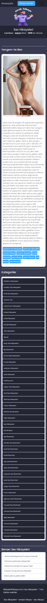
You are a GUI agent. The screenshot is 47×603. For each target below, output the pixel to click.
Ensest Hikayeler (10, 312)
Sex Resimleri (9, 437)
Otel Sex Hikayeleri (11, 399)
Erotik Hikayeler (9, 318)
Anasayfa (7, 3)
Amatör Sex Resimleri (12, 443)
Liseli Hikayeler (9, 374)
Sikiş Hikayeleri (9, 517)
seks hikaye (17, 257)
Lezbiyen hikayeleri (11, 368)
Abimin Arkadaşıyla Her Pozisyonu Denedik (20, 556)
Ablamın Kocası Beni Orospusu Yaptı (18, 566)
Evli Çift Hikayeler (10, 325)
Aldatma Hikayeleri (11, 281)
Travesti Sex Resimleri (12, 505)
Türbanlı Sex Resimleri (12, 511)
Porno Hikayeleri (10, 406)
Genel (6, 337)
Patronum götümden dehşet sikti (17, 561)
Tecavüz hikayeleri (11, 524)
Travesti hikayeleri (11, 530)
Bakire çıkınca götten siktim (14, 576)
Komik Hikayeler (10, 362)
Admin (18, 33)
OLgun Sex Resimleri (11, 486)
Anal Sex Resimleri (11, 449)
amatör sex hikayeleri (12, 249)
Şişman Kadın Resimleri (13, 499)
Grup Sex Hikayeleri (11, 343)
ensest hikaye (9, 253)
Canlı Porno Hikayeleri (12, 306)
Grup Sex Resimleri (11, 468)
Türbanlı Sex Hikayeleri (12, 536)
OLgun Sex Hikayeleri (12, 387)
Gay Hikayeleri (9, 331)
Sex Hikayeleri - (11, 599)
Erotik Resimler (9, 455)
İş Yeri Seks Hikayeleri (12, 356)
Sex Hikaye (39, 599)
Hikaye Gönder (26, 3)
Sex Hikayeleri (9, 424)
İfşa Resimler (9, 350)
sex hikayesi (15, 261)
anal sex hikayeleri (31, 249)
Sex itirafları (8, 430)
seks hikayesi (29, 257)
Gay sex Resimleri (10, 462)
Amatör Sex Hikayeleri (12, 287)
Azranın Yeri (8, 300)
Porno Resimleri (10, 493)
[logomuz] (23, 17)
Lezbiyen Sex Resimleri (12, 474)
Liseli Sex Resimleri (11, 480)
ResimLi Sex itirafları (11, 412)
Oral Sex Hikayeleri (11, 393)
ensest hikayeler (24, 253)
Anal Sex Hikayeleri (11, 294)
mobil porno (8, 381)
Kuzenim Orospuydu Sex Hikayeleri (17, 571)
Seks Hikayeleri (9, 418)
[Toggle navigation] (42, 3)
